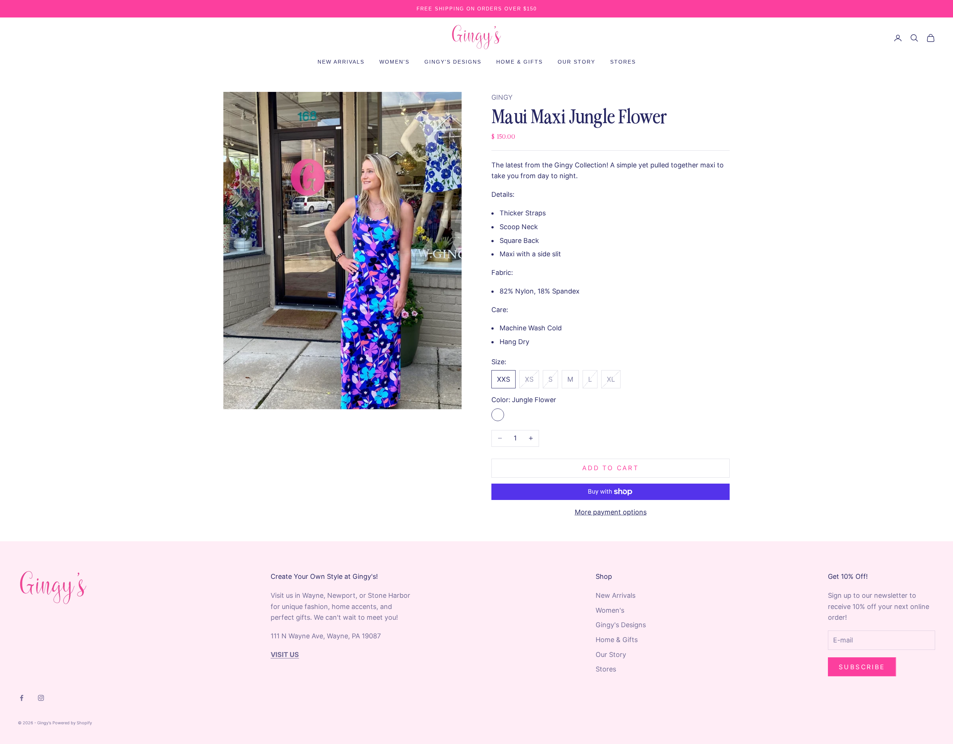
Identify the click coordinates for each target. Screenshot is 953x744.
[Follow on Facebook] (21, 698)
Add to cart (610, 468)
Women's (394, 62)
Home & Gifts (519, 62)
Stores (623, 62)
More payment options (611, 512)
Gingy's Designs (452, 62)
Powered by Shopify (72, 722)
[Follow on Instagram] (41, 698)
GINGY (502, 97)
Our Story (576, 62)
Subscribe (862, 667)
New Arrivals (341, 62)
